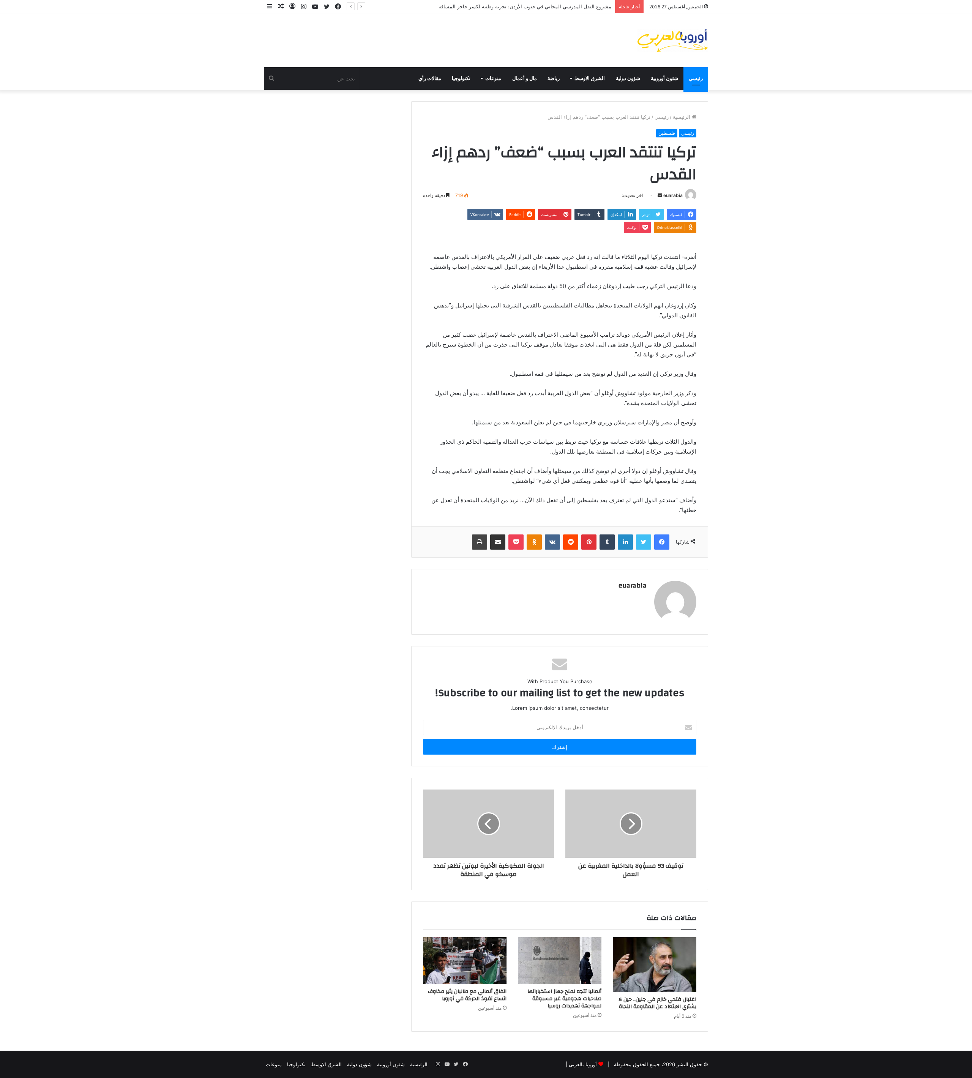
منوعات (493, 78)
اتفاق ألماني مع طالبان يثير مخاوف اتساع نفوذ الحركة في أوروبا (467, 995)
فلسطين (666, 133)
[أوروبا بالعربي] (672, 40)
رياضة (554, 78)
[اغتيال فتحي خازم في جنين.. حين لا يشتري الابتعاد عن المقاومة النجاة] (654, 964)
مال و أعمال (524, 78)
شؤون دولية (628, 78)
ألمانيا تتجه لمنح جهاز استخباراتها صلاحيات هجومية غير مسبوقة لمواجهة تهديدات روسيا (564, 999)
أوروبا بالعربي (583, 1064)
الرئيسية (682, 117)
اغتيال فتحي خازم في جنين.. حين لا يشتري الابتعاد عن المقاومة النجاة (657, 1003)
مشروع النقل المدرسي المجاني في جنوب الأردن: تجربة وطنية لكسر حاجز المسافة (525, 6)
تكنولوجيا (461, 78)
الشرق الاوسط (589, 78)
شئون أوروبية (664, 78)
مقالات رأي (429, 78)
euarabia (673, 195)
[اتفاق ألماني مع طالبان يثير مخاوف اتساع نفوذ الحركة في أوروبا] (465, 960)
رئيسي (696, 78)
